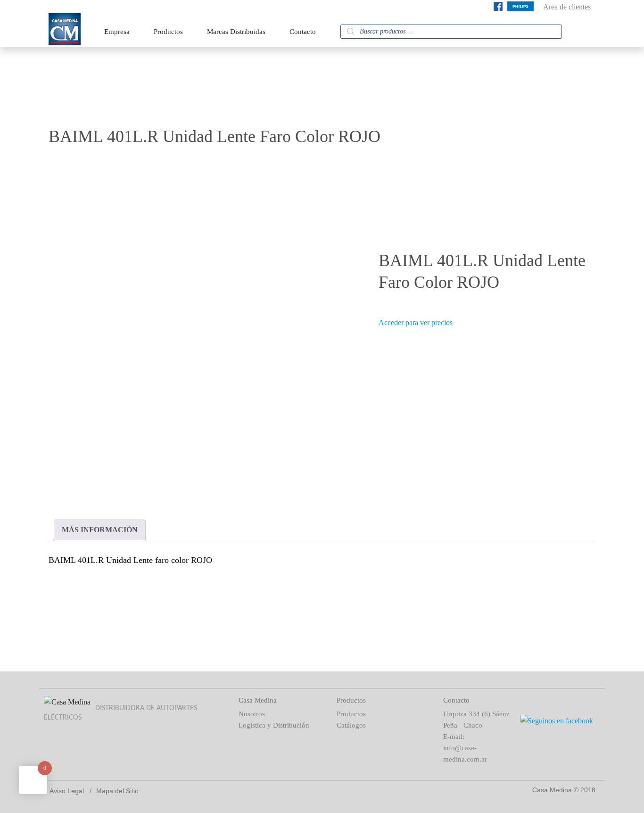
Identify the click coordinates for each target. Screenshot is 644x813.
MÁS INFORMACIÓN (100, 530)
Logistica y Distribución (274, 725)
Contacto (302, 31)
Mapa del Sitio (117, 791)
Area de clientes (567, 7)
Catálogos (351, 725)
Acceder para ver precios (416, 322)
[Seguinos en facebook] (498, 8)
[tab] (100, 530)
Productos (168, 31)
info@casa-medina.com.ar (465, 753)
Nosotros (252, 714)
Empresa (117, 31)
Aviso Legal (67, 791)
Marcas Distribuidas (236, 31)
